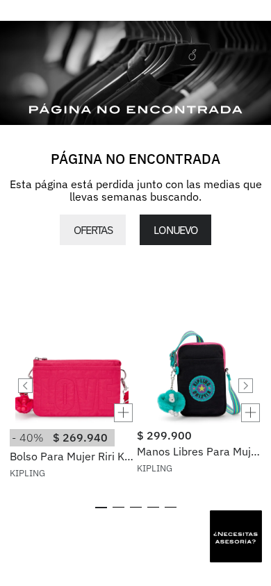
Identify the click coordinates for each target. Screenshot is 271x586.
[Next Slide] (245, 385)
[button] (72, 412)
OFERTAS (93, 230)
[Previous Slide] (25, 385)
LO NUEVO (175, 230)
